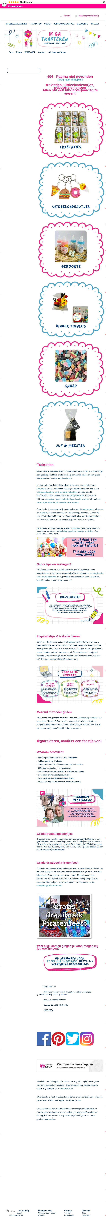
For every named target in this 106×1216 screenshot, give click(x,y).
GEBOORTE (82, 24)
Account (66, 16)
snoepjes (49, 499)
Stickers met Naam (57, 52)
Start (11, 52)
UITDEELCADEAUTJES (16, 24)
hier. (79, 1100)
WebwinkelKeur (66, 1088)
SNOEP (47, 24)
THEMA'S (95, 24)
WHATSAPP (30, 52)
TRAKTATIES (36, 24)
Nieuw (19, 52)
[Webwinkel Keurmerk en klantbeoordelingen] (70, 1066)
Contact (42, 52)
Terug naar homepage (70, 79)
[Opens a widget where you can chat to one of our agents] (10, 1211)
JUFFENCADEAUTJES (64, 24)
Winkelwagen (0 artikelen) (88, 16)
